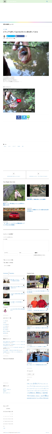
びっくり (46, 383)
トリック (39, 388)
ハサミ (10, 146)
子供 (28, 396)
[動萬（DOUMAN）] (11, 1)
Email (20, 252)
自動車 (30, 398)
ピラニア (14, 146)
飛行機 (47, 398)
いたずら (31, 383)
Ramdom (11, 273)
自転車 (33, 398)
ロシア (44, 390)
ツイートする (24, 117)
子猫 (31, 396)
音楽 (44, 398)
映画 (37, 395)
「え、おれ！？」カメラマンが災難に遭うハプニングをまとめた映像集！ (13, 224)
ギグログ (4, 391)
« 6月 (4, 428)
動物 (37, 393)
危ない (40, 393)
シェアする (18, 117)
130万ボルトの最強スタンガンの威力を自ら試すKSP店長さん (38, 210)
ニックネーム (6, 252)
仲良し (34, 392)
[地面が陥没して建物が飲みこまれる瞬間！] (38, 190)
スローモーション (33, 388)
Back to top (47, 432)
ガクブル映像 (5, 29)
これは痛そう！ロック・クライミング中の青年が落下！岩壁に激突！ (13, 347)
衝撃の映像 (4, 333)
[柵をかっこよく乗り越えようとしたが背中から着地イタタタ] (14, 192)
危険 (44, 393)
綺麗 (28, 398)
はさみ (5, 146)
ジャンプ (45, 386)
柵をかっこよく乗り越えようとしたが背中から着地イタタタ (13, 204)
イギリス (38, 386)
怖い (35, 395)
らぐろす (4, 388)
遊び (42, 398)
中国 (29, 392)
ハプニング (36, 390)
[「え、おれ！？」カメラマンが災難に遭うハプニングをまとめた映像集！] (14, 214)
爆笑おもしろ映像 (5, 331)
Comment (5, 273)
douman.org (6, 432)
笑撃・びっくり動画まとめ (7, 389)
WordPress (18, 432)
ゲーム (41, 386)
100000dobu (4, 390)
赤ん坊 (38, 398)
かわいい (36, 383)
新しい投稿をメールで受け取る (8, 262)
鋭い (23, 146)
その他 (4, 322)
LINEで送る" (28, 117)
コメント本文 (5, 239)
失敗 (46, 393)
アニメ (28, 386)
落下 (36, 398)
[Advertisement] (26, 12)
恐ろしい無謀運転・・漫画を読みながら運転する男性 (10, 350)
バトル (40, 390)
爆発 (42, 395)
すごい (42, 383)
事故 (31, 393)
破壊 (48, 395)
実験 (33, 395)
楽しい (39, 395)
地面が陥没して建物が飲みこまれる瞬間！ (36, 199)
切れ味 (19, 146)
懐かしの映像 (5, 329)
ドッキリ (43, 388)
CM (28, 383)
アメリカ (32, 386)
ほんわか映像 (5, 324)
